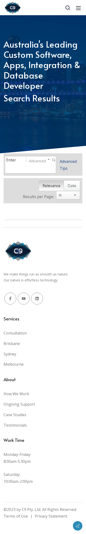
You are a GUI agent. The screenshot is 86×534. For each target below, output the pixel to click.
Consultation (15, 333)
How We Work (16, 393)
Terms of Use (16, 516)
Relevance (51, 185)
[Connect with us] (77, 526)
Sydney (10, 354)
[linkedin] (37, 298)
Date (72, 185)
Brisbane (12, 343)
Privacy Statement (51, 516)
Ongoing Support (19, 404)
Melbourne (14, 364)
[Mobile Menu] (78, 8)
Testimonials (15, 425)
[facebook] (10, 298)
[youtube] (24, 298)
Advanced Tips (68, 165)
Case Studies (15, 414)
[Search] (68, 8)
